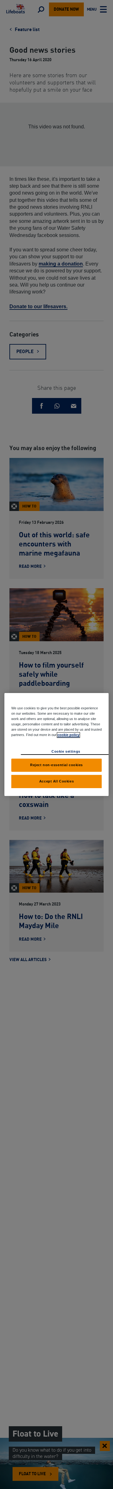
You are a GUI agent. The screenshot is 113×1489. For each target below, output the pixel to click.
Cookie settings (65, 751)
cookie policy (68, 735)
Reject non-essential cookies (56, 765)
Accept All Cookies (56, 781)
